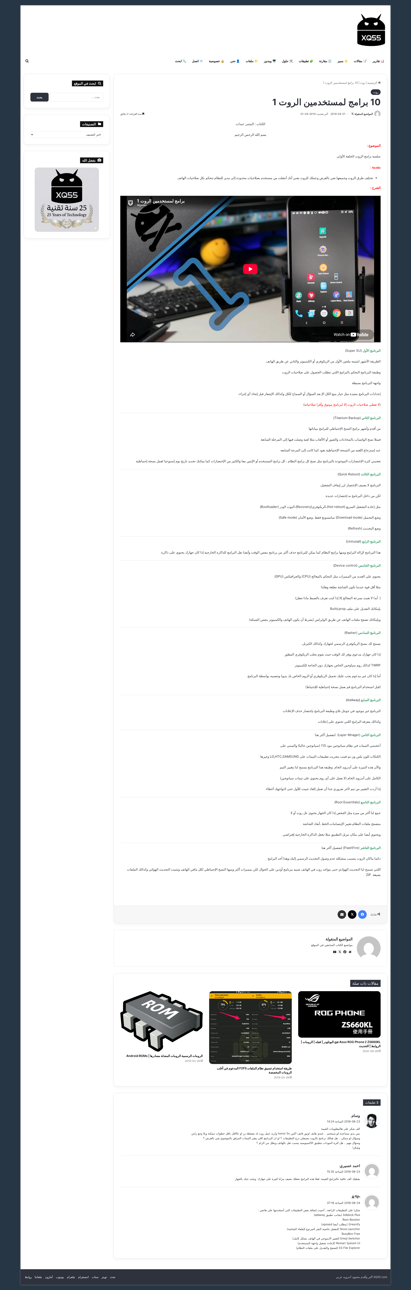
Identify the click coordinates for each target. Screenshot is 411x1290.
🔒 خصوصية (216, 61)
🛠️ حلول (287, 61)
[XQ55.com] (371, 30)
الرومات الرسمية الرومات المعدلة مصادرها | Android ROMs (164, 1056)
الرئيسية (372, 82)
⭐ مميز (343, 61)
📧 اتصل (197, 61)
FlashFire (351, 848)
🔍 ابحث (180, 61)
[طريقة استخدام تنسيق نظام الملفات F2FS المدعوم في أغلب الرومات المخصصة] (250, 1027)
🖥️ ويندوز (270, 61)
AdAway (353, 700)
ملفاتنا (38, 1277)
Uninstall (353, 541)
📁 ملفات (252, 61)
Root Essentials (347, 802)
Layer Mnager (348, 735)
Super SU (353, 351)
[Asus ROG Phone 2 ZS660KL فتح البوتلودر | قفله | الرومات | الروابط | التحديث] (339, 1014)
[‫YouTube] (334, 952)
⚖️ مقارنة (325, 61)
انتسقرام (83, 1277)
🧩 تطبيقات (306, 61)
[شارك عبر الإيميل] (342, 914)
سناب (95, 1277)
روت (362, 82)
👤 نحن (235, 61)
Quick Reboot (349, 474)
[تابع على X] (352, 113)
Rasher (350, 633)
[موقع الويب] (350, 952)
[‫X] (352, 914)
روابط (28, 1277)
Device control (345, 565)
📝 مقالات (360, 61)
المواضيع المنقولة (363, 113)
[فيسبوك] (362, 914)
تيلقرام (71, 1277)
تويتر (104, 1277)
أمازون (49, 1277)
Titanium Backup (347, 418)
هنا (317, 735)
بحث (112, 1277)
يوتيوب (60, 1277)
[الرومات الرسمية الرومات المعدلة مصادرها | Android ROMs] (161, 1021)
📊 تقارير (378, 61)
